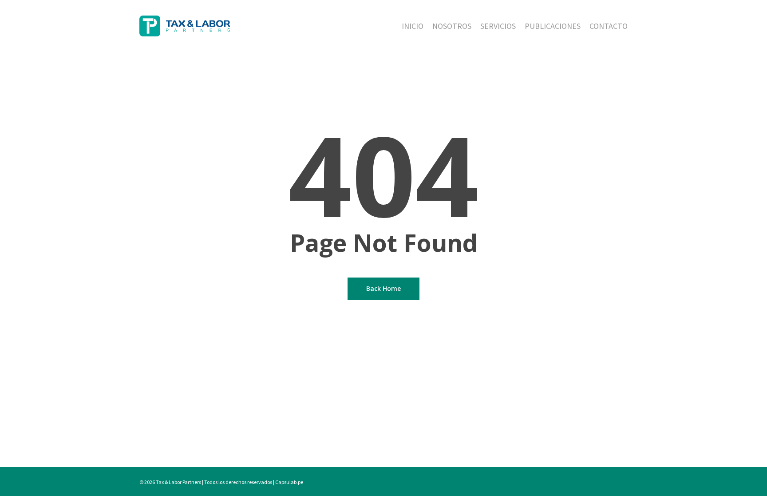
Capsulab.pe (289, 482)
